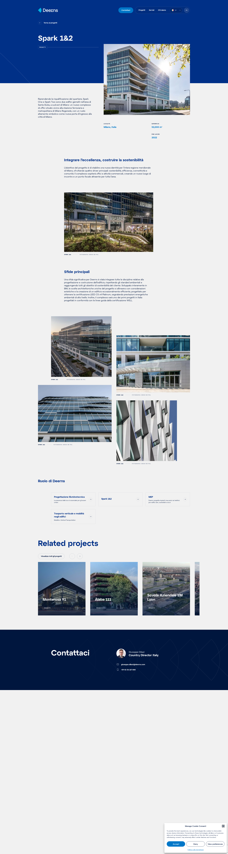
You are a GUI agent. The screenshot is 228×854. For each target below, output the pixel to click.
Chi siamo (162, 10)
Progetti (142, 10)
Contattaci (125, 10)
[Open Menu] (186, 10)
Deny (195, 844)
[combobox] (176, 10)
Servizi (151, 10)
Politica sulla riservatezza (196, 849)
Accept (176, 844)
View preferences (215, 844)
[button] (223, 826)
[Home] (48, 10)
